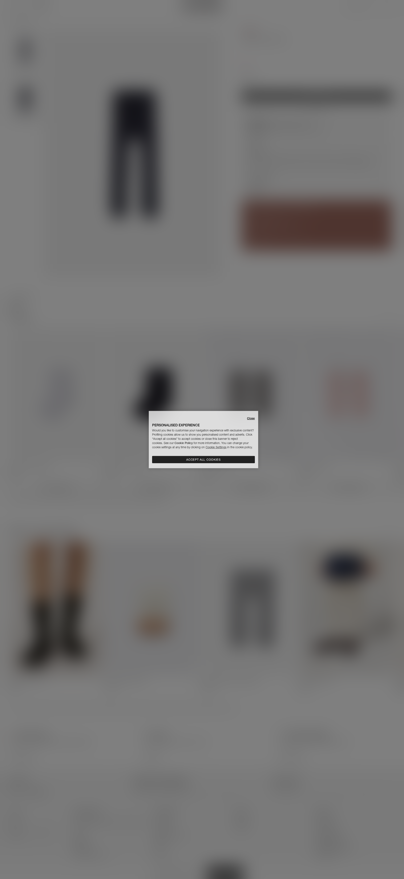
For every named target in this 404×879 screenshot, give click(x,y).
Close (251, 418)
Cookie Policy (183, 443)
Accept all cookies (203, 460)
